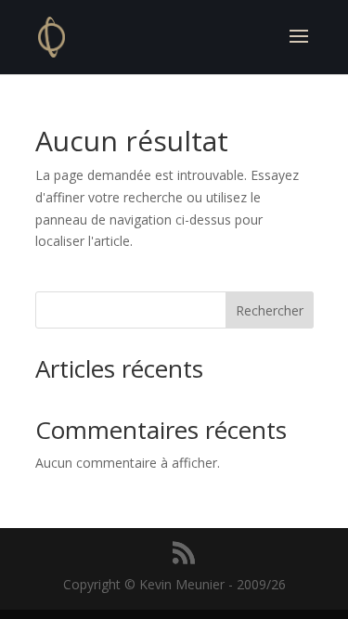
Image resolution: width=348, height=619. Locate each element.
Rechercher (269, 310)
